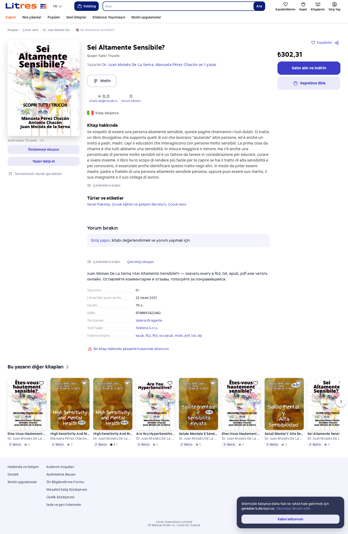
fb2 (148, 335)
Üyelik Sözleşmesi (60, 497)
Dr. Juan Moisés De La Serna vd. (27, 438)
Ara (259, 6)
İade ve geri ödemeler (63, 505)
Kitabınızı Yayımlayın (109, 17)
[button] (44, 149)
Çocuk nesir (177, 204)
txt (194, 335)
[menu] (58, 6)
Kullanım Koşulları (60, 467)
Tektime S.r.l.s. (147, 328)
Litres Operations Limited (174, 522)
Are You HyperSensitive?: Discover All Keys (155, 434)
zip (199, 335)
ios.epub (166, 335)
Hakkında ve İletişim (23, 467)
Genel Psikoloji (98, 204)
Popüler (54, 17)
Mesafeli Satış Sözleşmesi (66, 489)
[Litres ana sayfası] (26, 6)
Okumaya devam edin (293, 508)
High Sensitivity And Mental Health (69, 434)
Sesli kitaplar (76, 17)
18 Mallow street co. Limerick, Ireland (174, 525)
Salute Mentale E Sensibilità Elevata (198, 434)
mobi (179, 335)
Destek (13, 474)
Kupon (11, 17)
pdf (187, 335)
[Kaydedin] (41, 383)
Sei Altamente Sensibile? (327, 434)
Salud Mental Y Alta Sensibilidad (284, 434)
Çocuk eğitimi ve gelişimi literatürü (139, 204)
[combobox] (178, 6)
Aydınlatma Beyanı (61, 474)
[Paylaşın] (337, 42)
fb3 (155, 335)
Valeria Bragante (149, 320)
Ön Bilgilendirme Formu (65, 482)
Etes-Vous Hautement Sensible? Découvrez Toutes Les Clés (27, 434)
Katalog (90, 6)
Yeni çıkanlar (31, 17)
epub (140, 335)
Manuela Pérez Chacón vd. (69, 438)
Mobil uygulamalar (146, 17)
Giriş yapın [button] (100, 240)
